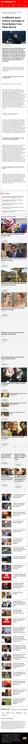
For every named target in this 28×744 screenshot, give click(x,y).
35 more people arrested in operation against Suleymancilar (12, 200)
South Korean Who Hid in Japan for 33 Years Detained (12, 204)
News (25, 712)
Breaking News (19, 712)
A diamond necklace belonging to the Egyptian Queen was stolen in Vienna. (13, 197)
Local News (4, 715)
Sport (13, 712)
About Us (14, 709)
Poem (3, 712)
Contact (19, 709)
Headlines (8, 712)
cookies (6, 735)
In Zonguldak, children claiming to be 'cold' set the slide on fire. (14, 211)
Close (24, 738)
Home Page (24, 709)
